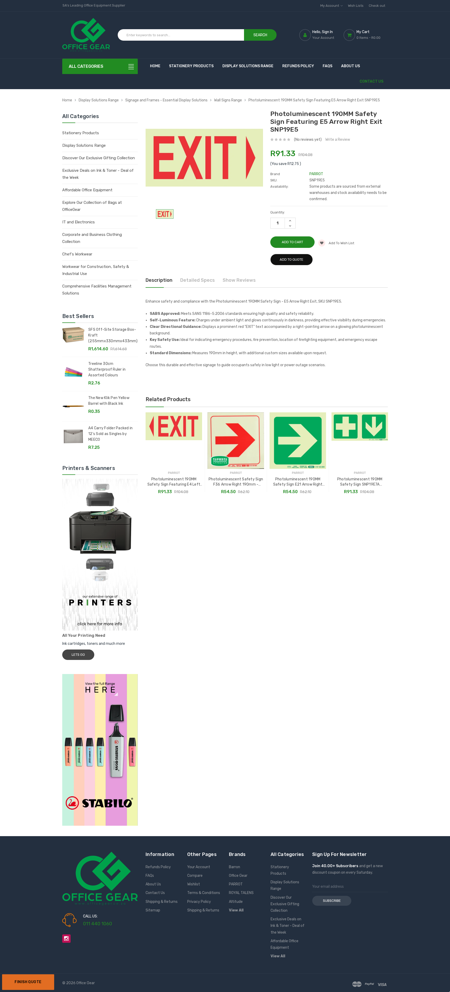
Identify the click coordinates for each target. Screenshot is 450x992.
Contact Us (371, 81)
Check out (377, 6)
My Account (330, 6)
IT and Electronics (78, 222)
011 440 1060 (97, 924)
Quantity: (277, 212)
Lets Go (78, 655)
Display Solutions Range (247, 66)
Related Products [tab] (168, 399)
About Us (350, 66)
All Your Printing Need (83, 635)
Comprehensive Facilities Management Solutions (97, 290)
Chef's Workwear (77, 254)
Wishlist (193, 884)
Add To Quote (291, 259)
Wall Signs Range (228, 100)
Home (155, 66)
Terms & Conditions (203, 893)
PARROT (236, 884)
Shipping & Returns (162, 901)
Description (159, 280)
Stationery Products (191, 66)
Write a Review (337, 139)
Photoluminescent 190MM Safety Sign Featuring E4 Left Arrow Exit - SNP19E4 (173, 482)
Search (260, 35)
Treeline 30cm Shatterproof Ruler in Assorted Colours (107, 369)
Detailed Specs (197, 280)
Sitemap (153, 910)
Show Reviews (239, 280)
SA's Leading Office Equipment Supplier (94, 5)
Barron (234, 867)
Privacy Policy (199, 901)
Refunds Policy (298, 66)
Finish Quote (28, 982)
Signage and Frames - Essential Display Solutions (166, 100)
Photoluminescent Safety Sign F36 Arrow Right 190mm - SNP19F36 (236, 482)
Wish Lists (356, 6)
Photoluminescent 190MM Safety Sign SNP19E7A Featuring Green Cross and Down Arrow (360, 482)
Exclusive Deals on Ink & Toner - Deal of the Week (98, 174)
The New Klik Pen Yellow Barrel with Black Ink (108, 401)
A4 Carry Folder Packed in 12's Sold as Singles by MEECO (110, 434)
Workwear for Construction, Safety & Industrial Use (95, 270)
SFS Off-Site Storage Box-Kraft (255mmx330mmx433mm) (113, 335)
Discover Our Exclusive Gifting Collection (98, 158)
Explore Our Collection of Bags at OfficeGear (92, 206)
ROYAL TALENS (241, 893)
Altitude (236, 901)
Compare (195, 875)
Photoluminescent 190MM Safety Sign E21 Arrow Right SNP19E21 (298, 482)
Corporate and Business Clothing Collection (92, 238)
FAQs (327, 66)
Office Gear (238, 875)
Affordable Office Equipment (87, 190)
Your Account (198, 867)
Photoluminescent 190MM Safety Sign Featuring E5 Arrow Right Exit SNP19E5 (314, 100)
